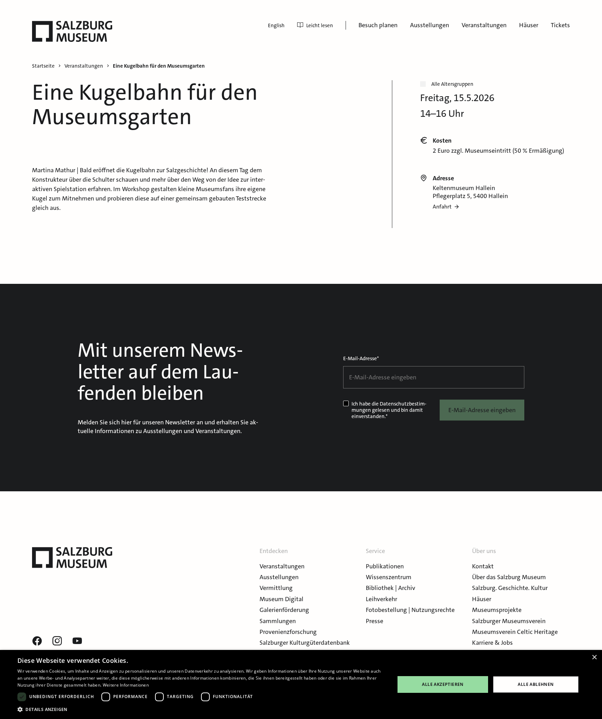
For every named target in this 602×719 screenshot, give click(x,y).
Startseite (43, 66)
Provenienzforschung (288, 632)
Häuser (528, 25)
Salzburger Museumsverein (509, 621)
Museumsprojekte (497, 610)
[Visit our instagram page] (57, 641)
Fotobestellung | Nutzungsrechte (410, 610)
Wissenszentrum (388, 577)
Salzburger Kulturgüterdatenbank (305, 642)
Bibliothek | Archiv (390, 588)
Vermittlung (276, 588)
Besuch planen (378, 25)
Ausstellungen (429, 25)
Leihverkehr (381, 599)
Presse (374, 621)
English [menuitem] (276, 25)
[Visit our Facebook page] (37, 641)
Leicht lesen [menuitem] (319, 25)
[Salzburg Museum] (72, 31)
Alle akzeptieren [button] (442, 684)
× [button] (594, 657)
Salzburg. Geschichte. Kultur (510, 588)
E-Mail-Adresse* (361, 358)
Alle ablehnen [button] (536, 684)
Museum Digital (281, 599)
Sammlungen (278, 621)
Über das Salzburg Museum (509, 577)
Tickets (560, 25)
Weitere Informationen (126, 685)
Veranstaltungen (484, 25)
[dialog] (301, 684)
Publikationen (385, 566)
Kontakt (483, 566)
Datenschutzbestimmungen (389, 407)
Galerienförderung (284, 610)
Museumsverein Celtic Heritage (515, 632)
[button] (200, 709)
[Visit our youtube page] (77, 641)
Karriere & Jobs (492, 642)
